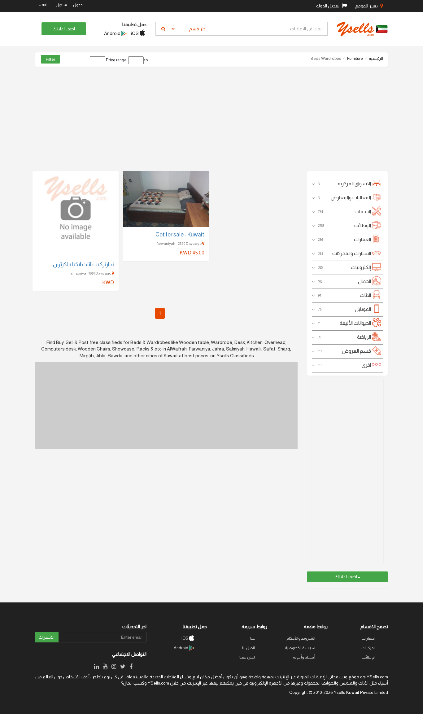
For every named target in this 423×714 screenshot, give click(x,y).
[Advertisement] (211, 116)
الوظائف (369, 657)
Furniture (355, 58)
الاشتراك (47, 637)
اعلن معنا (247, 657)
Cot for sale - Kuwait (179, 234)
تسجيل (61, 5)
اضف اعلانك (64, 28)
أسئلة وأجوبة (304, 657)
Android (112, 33)
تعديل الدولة (328, 5)
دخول (78, 5)
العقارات (369, 638)
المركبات (368, 648)
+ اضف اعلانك (347, 576)
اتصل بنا (248, 648)
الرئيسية (376, 58)
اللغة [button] (45, 5)
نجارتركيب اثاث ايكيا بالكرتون (83, 264)
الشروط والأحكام (300, 638)
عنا (252, 638)
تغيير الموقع (367, 5)
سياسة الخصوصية (300, 648)
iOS (135, 33)
